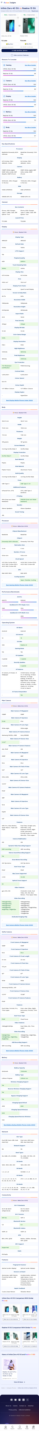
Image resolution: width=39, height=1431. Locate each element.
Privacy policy (13, 1409)
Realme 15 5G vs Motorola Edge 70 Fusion (12, 1346)
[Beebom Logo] (10, 2)
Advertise (30, 1405)
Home (3, 1388)
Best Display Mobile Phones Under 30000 (19, 400)
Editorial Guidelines (24, 1409)
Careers (15, 1405)
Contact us (22, 1405)
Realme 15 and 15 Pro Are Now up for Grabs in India (9, 1373)
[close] (18, 18)
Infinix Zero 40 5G (6, 36)
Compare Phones (11, 1388)
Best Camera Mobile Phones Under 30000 (19, 925)
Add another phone (19, 50)
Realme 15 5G (24, 36)
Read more (35, 11)
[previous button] (4, 1313)
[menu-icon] (2, 2)
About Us (8, 1405)
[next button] (35, 1313)
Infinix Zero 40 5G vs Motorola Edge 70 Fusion (12, 1319)
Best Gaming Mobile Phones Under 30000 (19, 585)
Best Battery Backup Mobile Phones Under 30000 (19, 1125)
